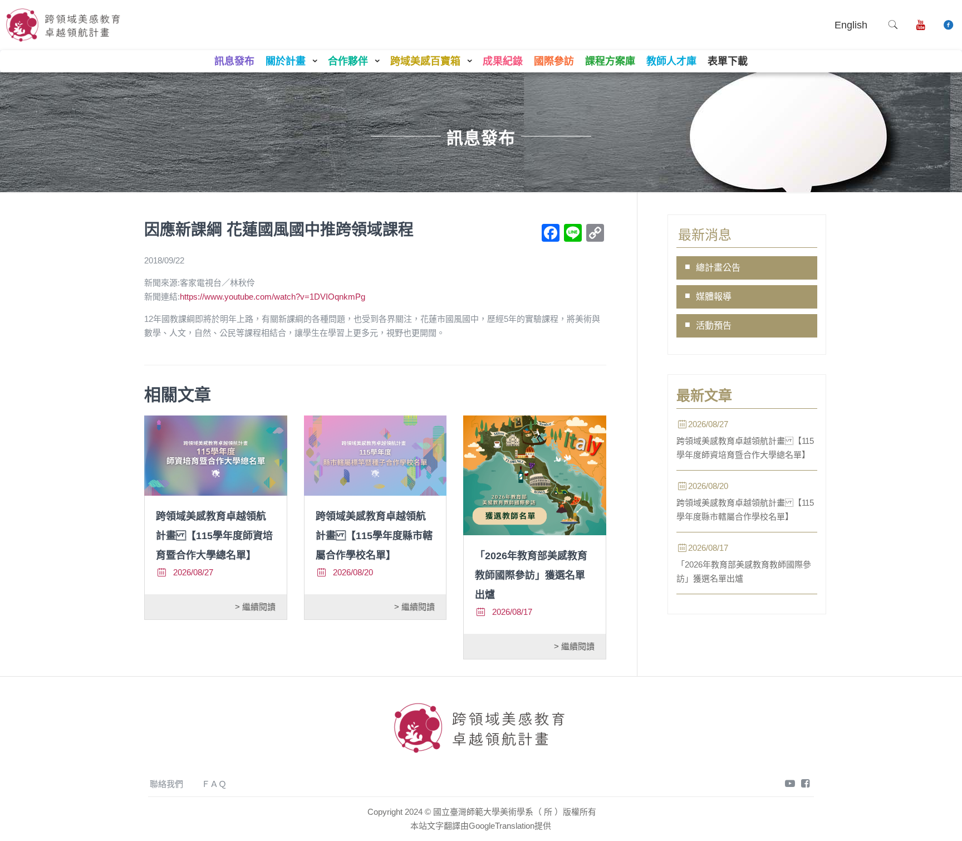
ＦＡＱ (214, 784)
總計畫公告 (718, 267)
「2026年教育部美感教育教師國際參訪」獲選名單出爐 (531, 575)
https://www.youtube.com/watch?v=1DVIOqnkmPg (272, 296)
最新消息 (705, 234)
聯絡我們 (166, 784)
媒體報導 (714, 296)
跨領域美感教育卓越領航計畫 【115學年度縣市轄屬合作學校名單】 (374, 536)
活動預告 (714, 325)
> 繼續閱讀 (255, 607)
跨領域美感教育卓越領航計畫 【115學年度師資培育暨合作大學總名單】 (214, 536)
